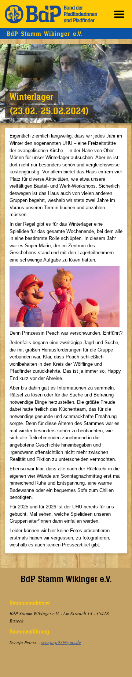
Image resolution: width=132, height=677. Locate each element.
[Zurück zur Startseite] (51, 14)
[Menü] (119, 14)
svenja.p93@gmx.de (61, 642)
